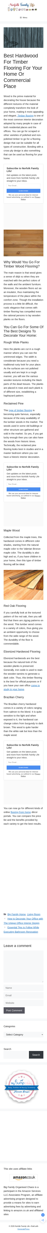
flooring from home (21, 812)
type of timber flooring (20, 410)
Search (7, 1049)
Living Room (33, 914)
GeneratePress (23, 1229)
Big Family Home (16, 914)
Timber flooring (25, 115)
